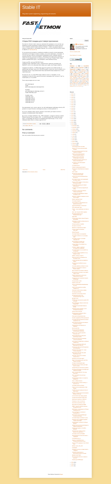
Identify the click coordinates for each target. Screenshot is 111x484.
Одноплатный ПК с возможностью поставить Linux (79, 258)
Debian (73, 66)
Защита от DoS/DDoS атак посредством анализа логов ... (79, 441)
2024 (72, 99)
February (74, 143)
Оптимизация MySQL (76, 291)
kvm (77, 83)
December (74, 125)
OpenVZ (73, 69)
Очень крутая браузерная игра (78, 316)
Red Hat (72, 83)
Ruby (85, 85)
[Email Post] (40, 123)
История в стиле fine (76, 225)
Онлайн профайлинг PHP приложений (80, 317)
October (74, 129)
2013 (72, 118)
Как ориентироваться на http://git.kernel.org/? (77, 214)
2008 (72, 464)
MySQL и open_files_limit (77, 445)
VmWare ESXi (75, 82)
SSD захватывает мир (77, 207)
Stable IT (31, 7)
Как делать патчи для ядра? (78, 358)
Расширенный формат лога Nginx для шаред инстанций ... (80, 370)
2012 (72, 120)
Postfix (78, 76)
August (73, 132)
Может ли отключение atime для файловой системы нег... (79, 345)
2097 (72, 94)
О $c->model (74, 171)
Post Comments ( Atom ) (33, 171)
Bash (71, 70)
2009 (72, 462)
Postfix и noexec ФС (76, 282)
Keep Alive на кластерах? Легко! (79, 293)
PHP (77, 70)
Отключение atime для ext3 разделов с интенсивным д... (80, 348)
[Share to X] (46, 123)
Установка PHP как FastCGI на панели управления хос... (80, 320)
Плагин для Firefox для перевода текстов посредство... (79, 339)
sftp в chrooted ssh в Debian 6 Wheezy (80, 270)
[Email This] (42, 123)
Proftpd (73, 85)
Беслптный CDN (75, 328)
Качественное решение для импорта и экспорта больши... (80, 323)
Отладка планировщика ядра (78, 363)
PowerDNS (80, 85)
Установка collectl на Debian (78, 385)
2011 (72, 122)
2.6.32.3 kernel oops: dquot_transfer (79, 395)
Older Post (63, 169)
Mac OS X (83, 75)
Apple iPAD (74, 216)
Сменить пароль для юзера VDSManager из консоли (78, 157)
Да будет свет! (75, 298)
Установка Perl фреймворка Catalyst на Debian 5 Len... (80, 194)
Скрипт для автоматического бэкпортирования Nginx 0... (78, 154)
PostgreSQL (84, 82)
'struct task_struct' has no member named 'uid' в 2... (79, 356)
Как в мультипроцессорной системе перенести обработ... (79, 152)
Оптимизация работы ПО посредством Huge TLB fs (78, 296)
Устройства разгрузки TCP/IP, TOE (79, 397)
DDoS (87, 83)
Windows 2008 (85, 80)
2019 (72, 108)
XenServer (72, 86)
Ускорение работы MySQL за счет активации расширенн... (79, 309)
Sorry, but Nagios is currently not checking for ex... (78, 413)
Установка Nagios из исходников (79, 233)
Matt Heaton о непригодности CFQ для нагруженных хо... (80, 410)
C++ (79, 80)
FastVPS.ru (80, 78)
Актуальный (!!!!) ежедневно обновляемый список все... (78, 330)
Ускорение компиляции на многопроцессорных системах (79, 453)
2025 (72, 97)
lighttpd (82, 83)
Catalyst (26, 125)
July (73, 134)
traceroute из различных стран (78, 402)
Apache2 (83, 70)
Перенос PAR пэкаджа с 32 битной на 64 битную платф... (80, 183)
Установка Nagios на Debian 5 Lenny (80, 417)
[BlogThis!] (44, 123)
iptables (87, 73)
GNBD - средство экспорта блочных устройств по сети (79, 407)
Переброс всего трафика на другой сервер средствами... (79, 420)
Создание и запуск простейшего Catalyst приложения (79, 191)
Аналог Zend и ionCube (77, 311)
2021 (72, 104)
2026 (72, 95)
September (74, 130)
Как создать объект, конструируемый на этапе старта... (80, 180)
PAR (30, 125)
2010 (72, 124)
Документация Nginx (76, 455)
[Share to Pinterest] (49, 123)
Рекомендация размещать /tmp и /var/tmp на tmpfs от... (79, 314)
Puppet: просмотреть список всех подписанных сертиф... (79, 276)
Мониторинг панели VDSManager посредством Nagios (79, 415)
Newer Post (25, 169)
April (73, 139)
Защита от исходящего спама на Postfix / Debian (79, 268)
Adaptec (84, 76)
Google (87, 78)
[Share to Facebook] (47, 123)
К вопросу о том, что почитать (78, 401)
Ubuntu (84, 81)
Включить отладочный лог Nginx (79, 227)
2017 (72, 111)
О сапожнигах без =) (76, 438)
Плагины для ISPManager (77, 459)
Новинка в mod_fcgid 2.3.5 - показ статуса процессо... (79, 350)
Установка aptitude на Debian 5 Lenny (80, 266)
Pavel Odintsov (80, 44)
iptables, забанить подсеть (78, 255)
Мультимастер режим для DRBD (79, 404)
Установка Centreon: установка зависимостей (78, 239)
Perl (31, 125)
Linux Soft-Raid (74, 77)
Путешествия (73, 78)
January (74, 145)
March (73, 141)
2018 (72, 109)
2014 (72, 117)
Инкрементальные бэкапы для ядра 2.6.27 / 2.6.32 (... (80, 365)
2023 (72, 101)
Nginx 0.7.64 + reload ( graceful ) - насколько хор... (79, 333)
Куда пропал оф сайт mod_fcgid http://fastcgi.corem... (79, 353)
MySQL (72, 72)
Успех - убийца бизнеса (77, 380)
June (73, 136)
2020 (72, 106)
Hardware (72, 76)
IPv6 (74, 80)
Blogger (61, 474)
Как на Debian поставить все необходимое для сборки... (78, 242)
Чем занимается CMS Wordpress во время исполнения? (79, 203)
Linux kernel (79, 67)
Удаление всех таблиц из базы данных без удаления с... (78, 431)
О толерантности (76, 165)
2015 (72, 115)
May (73, 138)
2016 (72, 113)
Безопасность (77, 73)
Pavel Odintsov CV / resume (75, 55)
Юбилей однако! (75, 232)
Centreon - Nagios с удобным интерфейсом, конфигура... (78, 248)
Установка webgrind (76, 201)
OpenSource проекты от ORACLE (79, 399)
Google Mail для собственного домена (80, 367)
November (74, 127)
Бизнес (84, 77)
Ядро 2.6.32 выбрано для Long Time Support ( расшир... (80, 361)
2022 (72, 102)
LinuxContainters (79, 86)
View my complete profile (75, 51)
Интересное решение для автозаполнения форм (77, 174)
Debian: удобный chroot (77, 199)
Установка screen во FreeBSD (78, 433)
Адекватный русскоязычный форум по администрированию (80, 426)
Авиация (75, 75)
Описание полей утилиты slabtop (79, 290)
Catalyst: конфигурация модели (78, 167)
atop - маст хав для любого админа (79, 212)
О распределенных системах (78, 146)
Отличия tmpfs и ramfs (76, 280)
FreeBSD (80, 72)
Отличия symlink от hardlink (78, 224)
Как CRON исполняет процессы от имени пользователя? (79, 160)
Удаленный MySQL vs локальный (79, 205)
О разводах (74, 447)
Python (83, 69)
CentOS (86, 66)
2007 (72, 465)
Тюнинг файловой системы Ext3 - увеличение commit (79, 336)
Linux (78, 81)
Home (44, 169)
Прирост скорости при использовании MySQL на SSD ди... (80, 393)
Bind (73, 81)
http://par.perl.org (33, 49)
